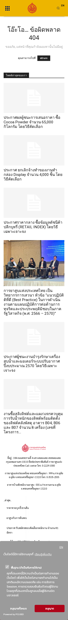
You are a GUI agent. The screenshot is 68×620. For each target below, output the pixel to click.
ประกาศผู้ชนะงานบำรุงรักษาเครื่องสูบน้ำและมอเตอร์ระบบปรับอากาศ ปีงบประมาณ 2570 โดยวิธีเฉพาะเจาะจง (32, 364)
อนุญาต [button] (49, 608)
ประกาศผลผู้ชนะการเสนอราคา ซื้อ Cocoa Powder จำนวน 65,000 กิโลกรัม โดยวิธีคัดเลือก (32, 122)
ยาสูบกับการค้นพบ (17, 517)
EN (61, 547)
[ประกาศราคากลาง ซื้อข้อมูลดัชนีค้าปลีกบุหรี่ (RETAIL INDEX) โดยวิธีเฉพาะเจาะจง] (34, 203)
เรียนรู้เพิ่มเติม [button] (43, 554)
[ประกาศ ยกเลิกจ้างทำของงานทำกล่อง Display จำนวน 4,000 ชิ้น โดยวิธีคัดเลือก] (34, 150)
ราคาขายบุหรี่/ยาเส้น (18, 507)
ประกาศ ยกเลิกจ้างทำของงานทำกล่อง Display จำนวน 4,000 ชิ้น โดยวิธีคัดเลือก (33, 174)
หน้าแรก (44, 58)
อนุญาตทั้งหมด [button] (18, 608)
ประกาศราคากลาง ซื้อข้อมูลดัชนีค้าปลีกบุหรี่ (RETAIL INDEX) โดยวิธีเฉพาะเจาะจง (33, 227)
